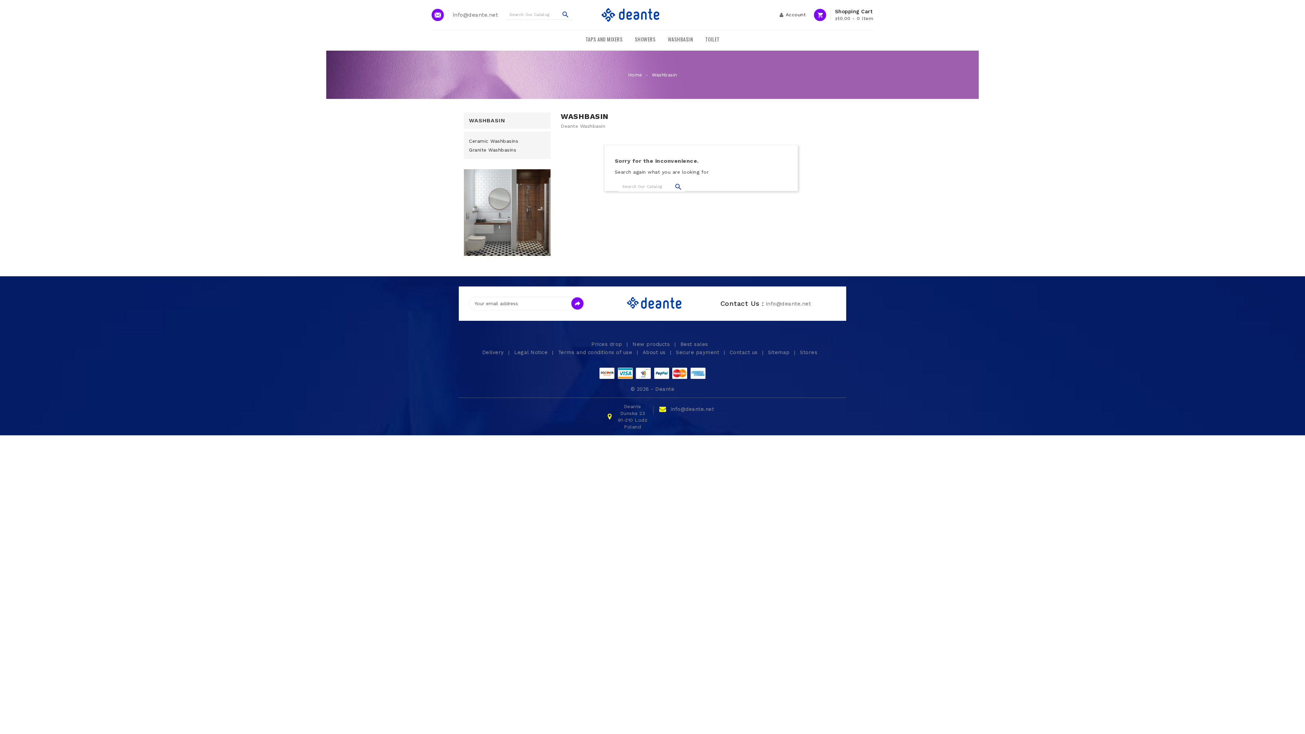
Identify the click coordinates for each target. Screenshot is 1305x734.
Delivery (494, 352)
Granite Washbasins (492, 150)
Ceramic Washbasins (493, 141)
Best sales (694, 344)
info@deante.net (692, 409)
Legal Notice (532, 352)
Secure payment (698, 352)
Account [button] (796, 14)
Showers (645, 39)
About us (655, 352)
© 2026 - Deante (653, 389)
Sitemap (779, 352)
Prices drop (607, 344)
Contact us (745, 352)
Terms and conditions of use (596, 352)
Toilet (712, 39)
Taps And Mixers (604, 39)
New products (652, 344)
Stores (808, 352)
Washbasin (680, 39)
